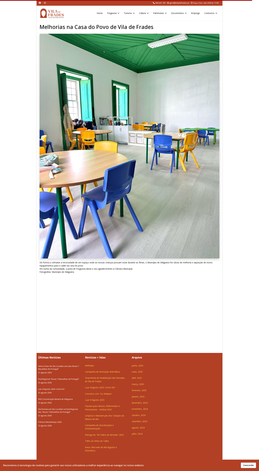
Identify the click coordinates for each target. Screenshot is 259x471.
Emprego (195, 13)
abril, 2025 (137, 377)
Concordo (248, 465)
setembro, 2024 (139, 421)
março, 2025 (138, 384)
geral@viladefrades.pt (179, 3)
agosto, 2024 (138, 427)
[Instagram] (45, 2)
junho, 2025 (137, 365)
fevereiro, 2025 (139, 390)
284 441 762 (160, 3)
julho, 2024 (137, 433)
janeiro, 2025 (138, 396)
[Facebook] (40, 2)
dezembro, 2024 (140, 402)
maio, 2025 (137, 371)
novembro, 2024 (140, 408)
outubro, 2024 (139, 415)
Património (158, 13)
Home (100, 13)
